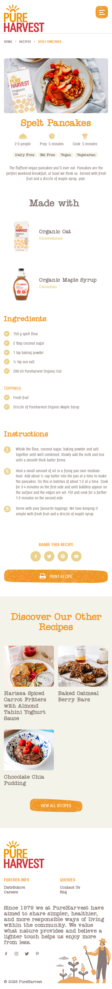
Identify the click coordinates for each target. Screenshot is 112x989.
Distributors (14, 887)
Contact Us (70, 887)
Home (8, 41)
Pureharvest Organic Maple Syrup (54, 406)
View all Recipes (56, 805)
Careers (11, 892)
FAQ (63, 892)
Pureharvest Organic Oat (43, 371)
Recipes (25, 41)
